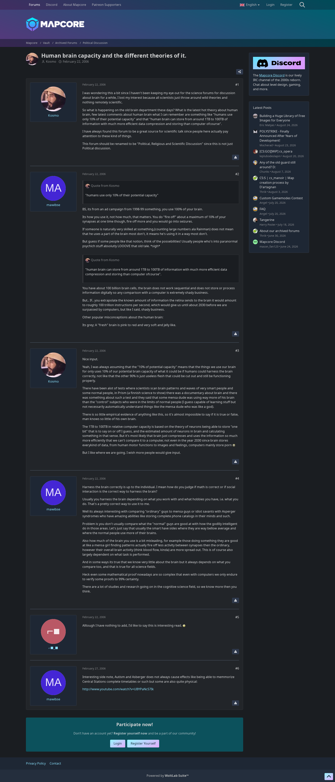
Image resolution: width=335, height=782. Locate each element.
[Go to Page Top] (329, 776)
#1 (237, 84)
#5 (237, 617)
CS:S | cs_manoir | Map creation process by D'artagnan (277, 182)
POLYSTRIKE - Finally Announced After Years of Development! (278, 136)
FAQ (263, 209)
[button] (250, 5)
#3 (237, 350)
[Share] (239, 71)
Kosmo (51, 61)
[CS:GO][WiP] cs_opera (276, 151)
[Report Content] (235, 157)
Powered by (168, 775)
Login (270, 5)
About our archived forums (280, 231)
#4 (237, 478)
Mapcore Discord (272, 242)
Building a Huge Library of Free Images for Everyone (282, 118)
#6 (237, 668)
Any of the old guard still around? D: (277, 164)
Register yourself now (130, 733)
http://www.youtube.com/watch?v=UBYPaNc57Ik (118, 689)
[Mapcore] (167, 24)
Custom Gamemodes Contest (281, 198)
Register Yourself (143, 743)
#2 (237, 174)
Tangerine (267, 220)
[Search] (302, 5)
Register (286, 5)
